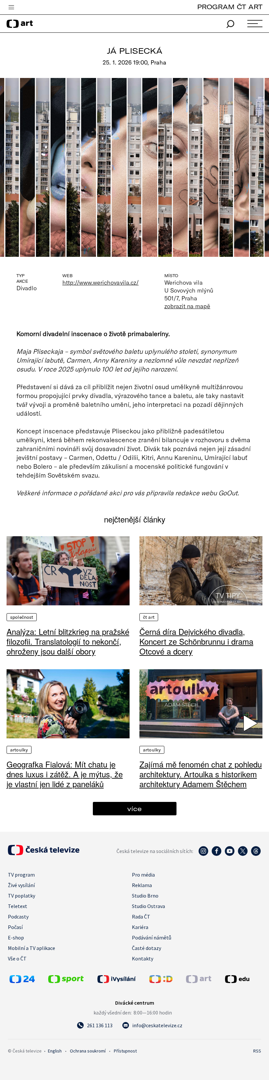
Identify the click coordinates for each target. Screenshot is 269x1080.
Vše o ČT (17, 958)
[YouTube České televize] (229, 854)
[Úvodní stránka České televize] (43, 853)
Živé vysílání (21, 885)
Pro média (143, 874)
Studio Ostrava (148, 906)
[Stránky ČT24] (22, 981)
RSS (257, 1051)
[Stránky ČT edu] (242, 979)
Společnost (21, 617)
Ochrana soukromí (88, 1051)
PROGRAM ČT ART (229, 7)
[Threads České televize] (256, 854)
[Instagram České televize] (203, 854)
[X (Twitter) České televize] (243, 854)
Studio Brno (145, 895)
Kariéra (140, 927)
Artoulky (19, 750)
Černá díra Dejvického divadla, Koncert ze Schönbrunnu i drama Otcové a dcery (196, 641)
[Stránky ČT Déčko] (161, 981)
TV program (21, 874)
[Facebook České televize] (216, 854)
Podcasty (18, 916)
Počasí (15, 927)
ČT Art (149, 617)
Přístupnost (125, 1051)
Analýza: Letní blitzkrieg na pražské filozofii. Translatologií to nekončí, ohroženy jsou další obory (68, 641)
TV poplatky (21, 895)
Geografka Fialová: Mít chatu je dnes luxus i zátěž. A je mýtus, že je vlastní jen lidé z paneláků (65, 774)
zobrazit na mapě (187, 306)
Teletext (17, 906)
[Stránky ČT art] (198, 981)
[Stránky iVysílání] (121, 979)
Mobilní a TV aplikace (31, 948)
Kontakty (142, 958)
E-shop (16, 937)
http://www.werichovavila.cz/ (100, 282)
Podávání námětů (151, 937)
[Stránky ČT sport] (66, 981)
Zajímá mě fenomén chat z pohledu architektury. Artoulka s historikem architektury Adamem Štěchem (200, 774)
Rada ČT (141, 916)
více (134, 809)
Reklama (142, 885)
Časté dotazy (146, 948)
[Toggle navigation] (11, 7)
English (55, 1051)
